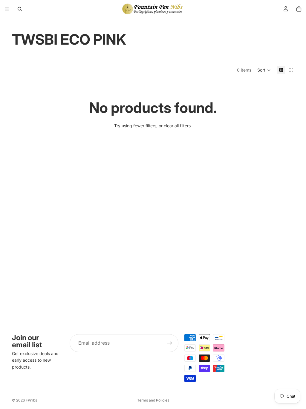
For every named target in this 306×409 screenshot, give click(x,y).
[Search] (19, 9)
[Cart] (298, 9)
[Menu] (7, 9)
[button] (264, 70)
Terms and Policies (153, 400)
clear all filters (177, 125)
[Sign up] (169, 343)
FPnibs (31, 400)
